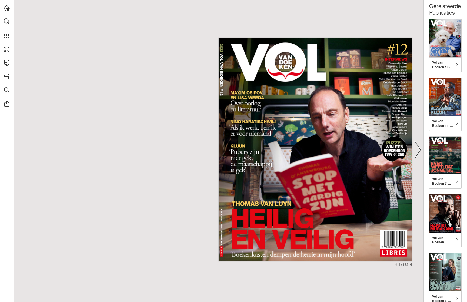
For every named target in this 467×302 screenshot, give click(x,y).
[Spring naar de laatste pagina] (411, 264)
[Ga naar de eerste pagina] (396, 264)
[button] (7, 21)
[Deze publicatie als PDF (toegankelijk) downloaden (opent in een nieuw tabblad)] (7, 63)
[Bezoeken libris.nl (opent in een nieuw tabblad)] (7, 8)
